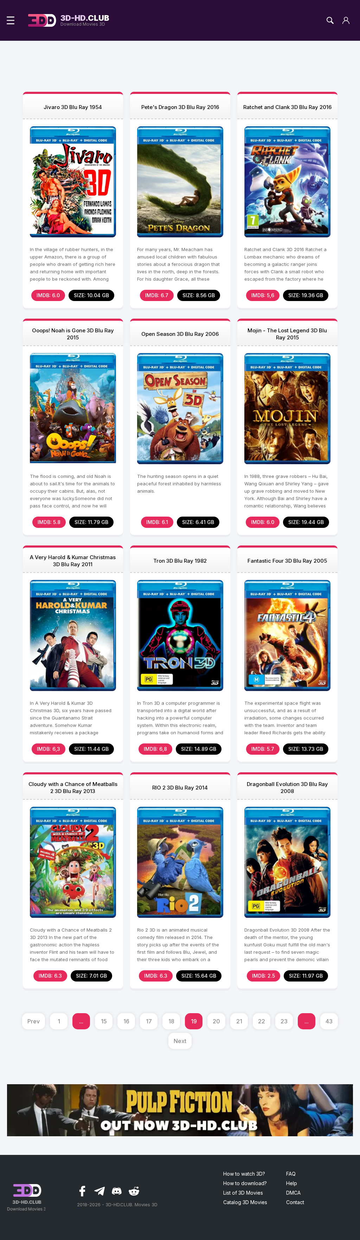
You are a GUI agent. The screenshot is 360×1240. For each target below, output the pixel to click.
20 (216, 1021)
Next (180, 1040)
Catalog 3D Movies (245, 1202)
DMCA (293, 1193)
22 (261, 1021)
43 (329, 1021)
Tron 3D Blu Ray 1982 (180, 560)
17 (149, 1021)
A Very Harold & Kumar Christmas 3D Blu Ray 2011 (73, 561)
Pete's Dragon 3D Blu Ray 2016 (180, 107)
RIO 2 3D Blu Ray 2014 (180, 787)
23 (284, 1021)
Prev (33, 1021)
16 (126, 1021)
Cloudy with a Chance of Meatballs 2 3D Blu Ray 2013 (72, 787)
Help (291, 1183)
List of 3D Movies (243, 1193)
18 (171, 1021)
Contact (295, 1202)
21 (239, 1021)
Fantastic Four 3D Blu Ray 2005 (287, 560)
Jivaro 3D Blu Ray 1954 (73, 107)
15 (104, 1021)
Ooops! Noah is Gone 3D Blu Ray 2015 (73, 334)
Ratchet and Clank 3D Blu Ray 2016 (287, 107)
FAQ (291, 1174)
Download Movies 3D (84, 20)
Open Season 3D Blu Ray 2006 (180, 334)
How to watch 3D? (244, 1174)
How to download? (245, 1183)
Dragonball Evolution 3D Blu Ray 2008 (287, 787)
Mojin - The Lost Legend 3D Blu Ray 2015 (287, 334)
